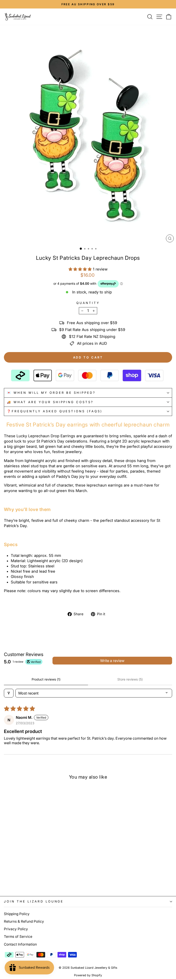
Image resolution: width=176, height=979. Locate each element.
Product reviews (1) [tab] (46, 679)
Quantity (88, 303)
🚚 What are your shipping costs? (50, 402)
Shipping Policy (17, 914)
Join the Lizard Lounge (33, 901)
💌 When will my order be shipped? (51, 392)
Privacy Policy (16, 929)
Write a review (112, 660)
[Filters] (9, 693)
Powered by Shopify (88, 975)
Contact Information (20, 944)
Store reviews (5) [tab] (130, 679)
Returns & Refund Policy (24, 921)
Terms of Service (18, 936)
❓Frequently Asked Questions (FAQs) (54, 411)
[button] (81, 269)
